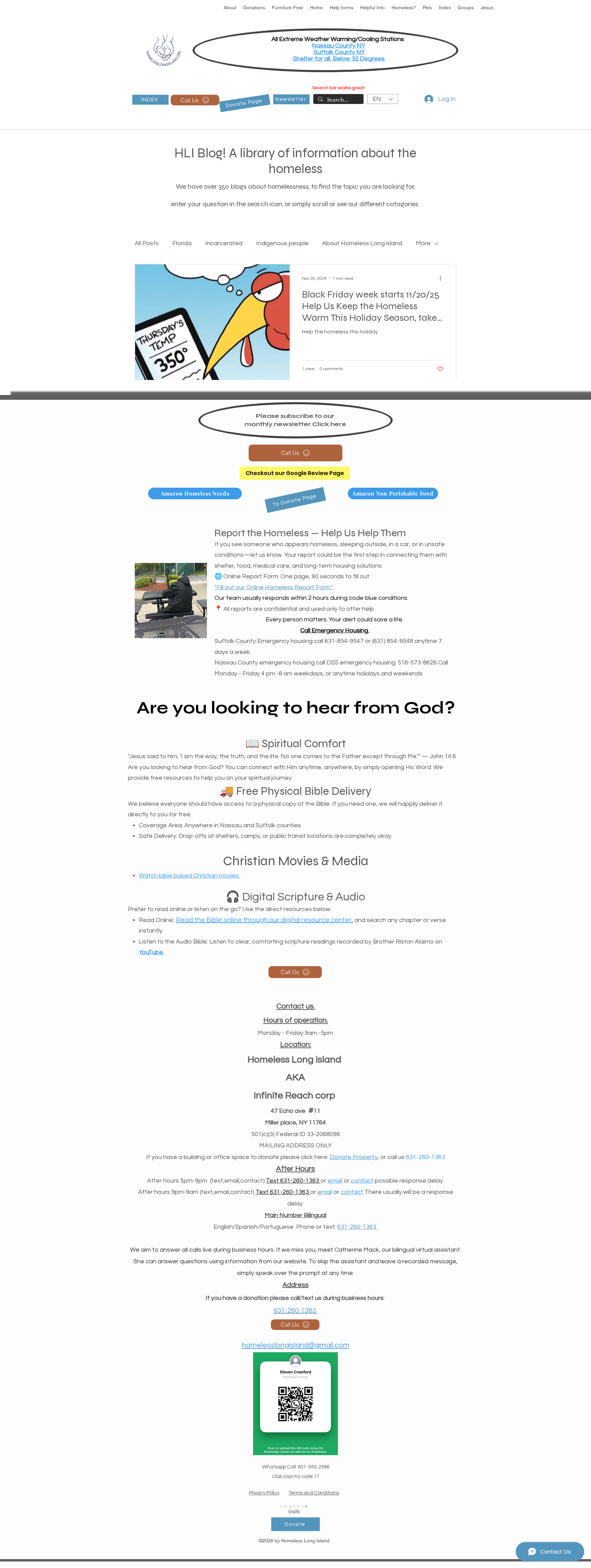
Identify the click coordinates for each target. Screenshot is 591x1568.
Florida (182, 243)
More (423, 243)
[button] (230, 8)
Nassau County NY (338, 45)
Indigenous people (282, 243)
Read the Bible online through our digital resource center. (264, 920)
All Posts (147, 243)
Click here (329, 424)
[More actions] (442, 278)
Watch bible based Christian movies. (189, 875)
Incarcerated (223, 243)
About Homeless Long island (362, 243)
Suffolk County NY (339, 52)
